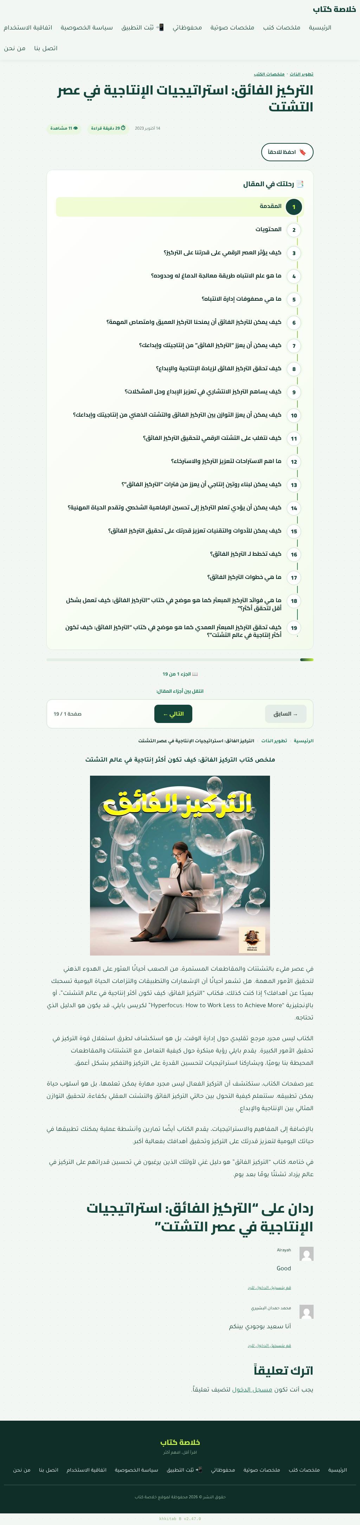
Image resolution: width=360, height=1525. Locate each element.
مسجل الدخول (252, 1390)
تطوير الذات (302, 75)
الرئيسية (304, 741)
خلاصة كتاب (334, 9)
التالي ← (173, 714)
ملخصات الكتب (269, 75)
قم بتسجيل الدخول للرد (269, 1288)
